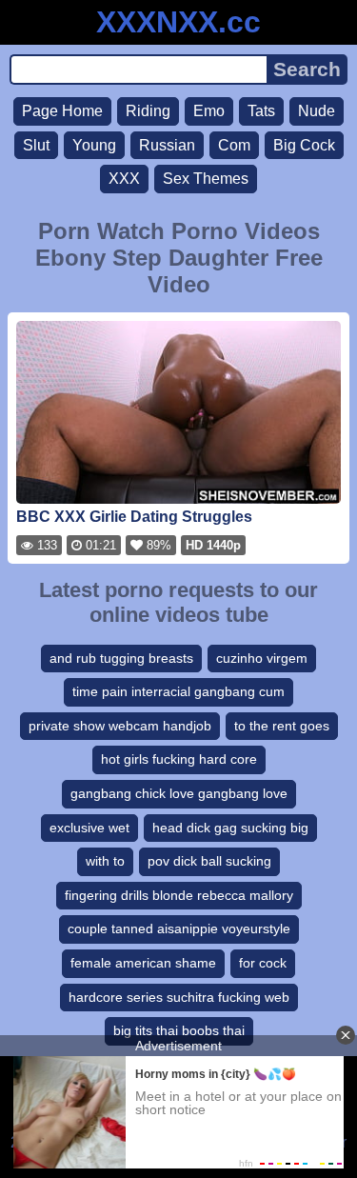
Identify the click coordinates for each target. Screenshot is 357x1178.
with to (105, 861)
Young (94, 145)
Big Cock (304, 145)
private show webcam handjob (120, 725)
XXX (124, 178)
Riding (148, 111)
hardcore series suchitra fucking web (179, 997)
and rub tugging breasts (121, 658)
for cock (263, 962)
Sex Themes (205, 178)
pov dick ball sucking (209, 861)
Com (234, 145)
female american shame (143, 962)
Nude (316, 111)
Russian (167, 145)
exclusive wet (89, 827)
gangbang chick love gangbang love (179, 793)
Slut (36, 145)
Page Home (62, 111)
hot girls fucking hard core (179, 759)
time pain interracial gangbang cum (178, 691)
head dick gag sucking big (230, 827)
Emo (209, 111)
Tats (261, 111)
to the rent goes (281, 725)
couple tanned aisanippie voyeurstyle (179, 928)
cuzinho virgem (261, 658)
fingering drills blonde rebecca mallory (179, 895)
